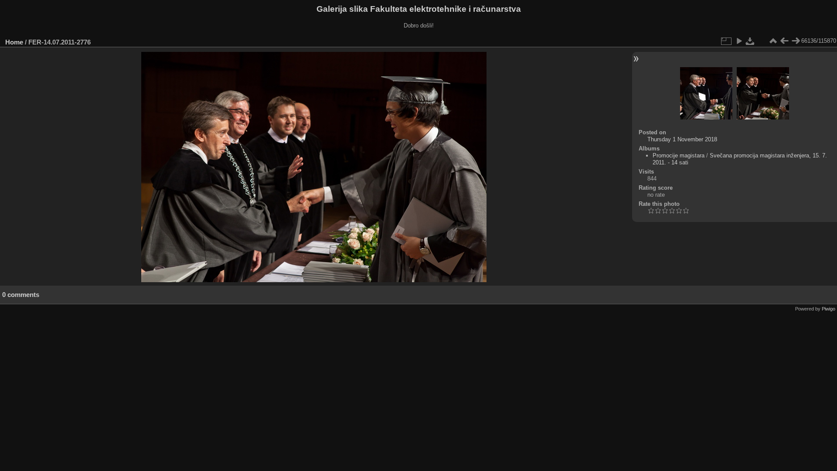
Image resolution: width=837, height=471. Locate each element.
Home (14, 42)
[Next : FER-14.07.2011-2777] (795, 41)
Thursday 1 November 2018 (682, 139)
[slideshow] (739, 41)
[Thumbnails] (773, 41)
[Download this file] (750, 41)
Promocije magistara (678, 155)
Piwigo (828, 308)
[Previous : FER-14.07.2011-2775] (784, 41)
